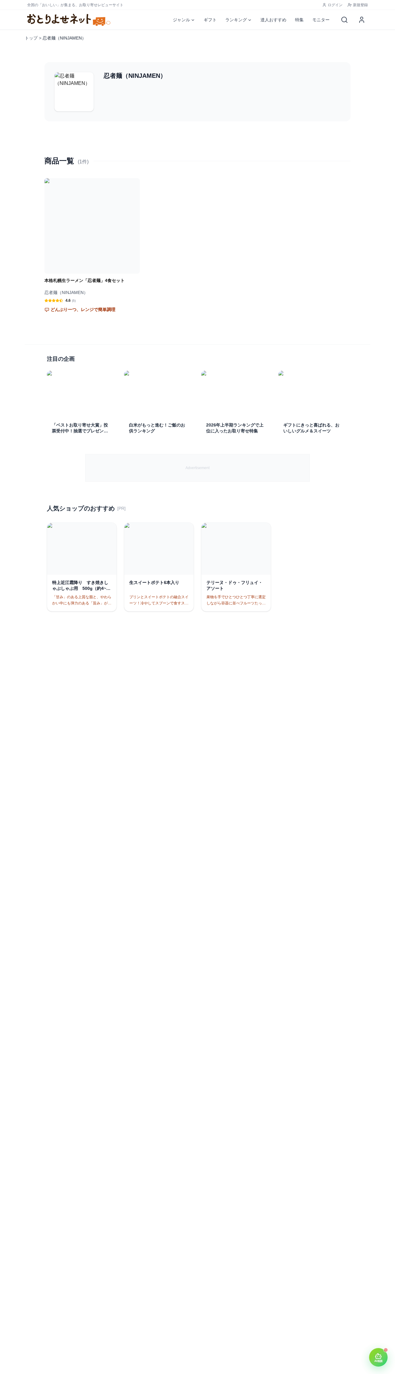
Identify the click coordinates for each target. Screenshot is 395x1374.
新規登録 (360, 5)
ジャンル (181, 19)
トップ (31, 38)
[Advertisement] (197, 468)
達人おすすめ (273, 19)
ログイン (335, 5)
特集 (299, 19)
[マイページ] (362, 20)
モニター (321, 19)
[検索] (344, 20)
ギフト (210, 19)
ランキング (236, 19)
